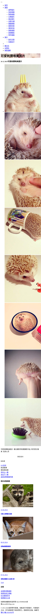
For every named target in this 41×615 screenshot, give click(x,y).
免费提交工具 (5, 598)
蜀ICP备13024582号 (7, 612)
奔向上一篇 (4, 472)
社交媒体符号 (5, 596)
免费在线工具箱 (6, 593)
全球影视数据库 (6, 591)
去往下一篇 (4, 474)
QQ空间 (3, 465)
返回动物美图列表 (7, 477)
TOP (2, 582)
